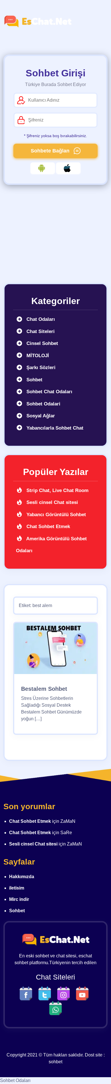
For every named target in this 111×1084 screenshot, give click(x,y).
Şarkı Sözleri (40, 367)
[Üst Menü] (98, 21)
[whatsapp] (55, 1007)
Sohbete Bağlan (51, 151)
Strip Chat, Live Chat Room (57, 490)
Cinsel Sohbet (41, 343)
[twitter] (46, 993)
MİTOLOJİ (37, 355)
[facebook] (27, 993)
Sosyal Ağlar (40, 415)
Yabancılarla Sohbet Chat (54, 428)
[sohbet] (37, 21)
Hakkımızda (21, 876)
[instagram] (65, 993)
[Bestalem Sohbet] (55, 650)
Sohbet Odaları (15, 1080)
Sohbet (33, 379)
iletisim (16, 888)
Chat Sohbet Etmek (47, 526)
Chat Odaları (40, 319)
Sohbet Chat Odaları (48, 391)
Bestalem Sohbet (44, 689)
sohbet (55, 1061)
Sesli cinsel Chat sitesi (51, 502)
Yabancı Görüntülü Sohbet (55, 514)
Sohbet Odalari (42, 404)
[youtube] (83, 993)
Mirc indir (19, 899)
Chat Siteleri (40, 331)
